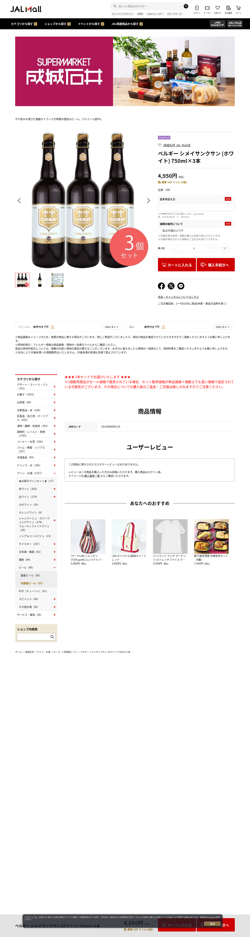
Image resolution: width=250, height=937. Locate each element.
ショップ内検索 (27, 629)
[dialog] (123, 921)
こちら (211, 917)
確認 (212, 923)
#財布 (140, 13)
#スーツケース (174, 13)
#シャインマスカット (122, 13)
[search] (186, 6)
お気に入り (225, 248)
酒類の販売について (171, 224)
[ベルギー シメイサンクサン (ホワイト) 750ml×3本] (83, 200)
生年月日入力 (167, 199)
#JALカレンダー (155, 13)
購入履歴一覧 (92, 476)
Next (147, 200)
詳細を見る (111, 327)
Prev (19, 200)
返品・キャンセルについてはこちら (178, 297)
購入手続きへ (218, 264)
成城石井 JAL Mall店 (177, 145)
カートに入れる (180, 264)
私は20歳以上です (173, 230)
